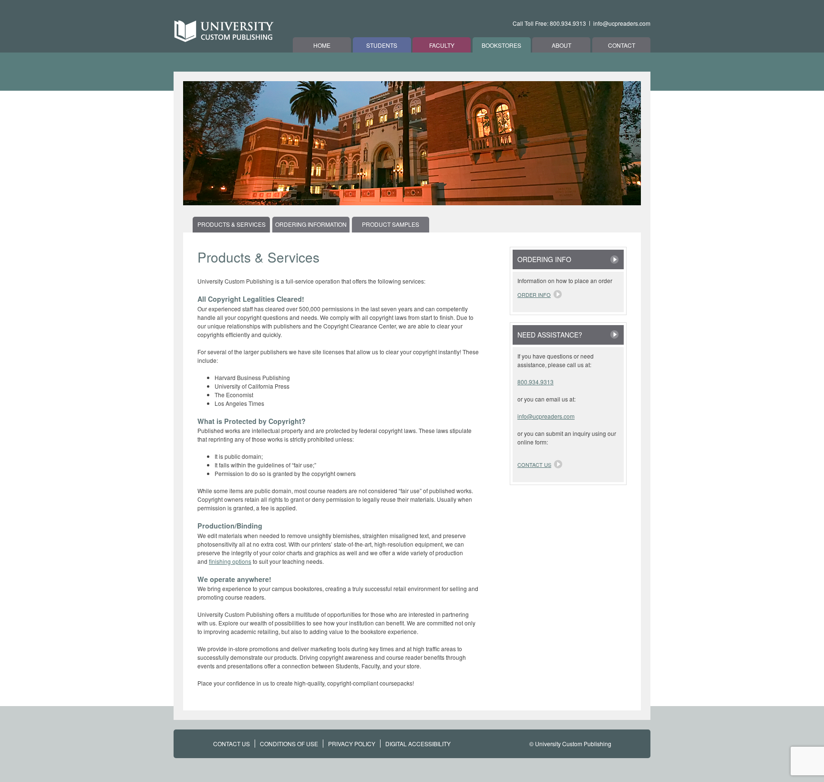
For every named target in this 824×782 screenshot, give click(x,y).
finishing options (230, 561)
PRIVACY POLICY (351, 744)
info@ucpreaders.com (621, 23)
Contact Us (534, 464)
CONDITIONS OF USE (289, 744)
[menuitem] (232, 224)
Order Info (534, 294)
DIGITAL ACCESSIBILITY (418, 744)
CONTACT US (231, 744)
